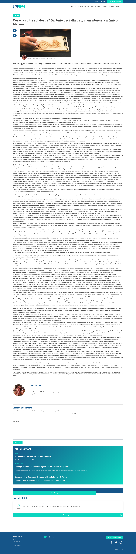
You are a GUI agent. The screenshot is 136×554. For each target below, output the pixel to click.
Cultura (92, 6)
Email (74, 414)
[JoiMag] (19, 6)
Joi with (77, 6)
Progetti (97, 6)
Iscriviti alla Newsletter (115, 1)
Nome (15, 414)
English (117, 6)
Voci (81, 6)
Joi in (71, 6)
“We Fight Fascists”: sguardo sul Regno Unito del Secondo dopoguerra (42, 467)
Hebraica (86, 6)
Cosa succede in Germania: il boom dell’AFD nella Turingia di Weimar (41, 477)
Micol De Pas (34, 385)
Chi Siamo (104, 6)
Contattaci (111, 6)
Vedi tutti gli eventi (68, 515)
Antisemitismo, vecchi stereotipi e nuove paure (33, 456)
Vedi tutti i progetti (54, 493)
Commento (16, 421)
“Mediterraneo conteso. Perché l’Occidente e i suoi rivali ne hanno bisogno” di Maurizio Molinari (51, 506)
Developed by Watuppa (117, 549)
